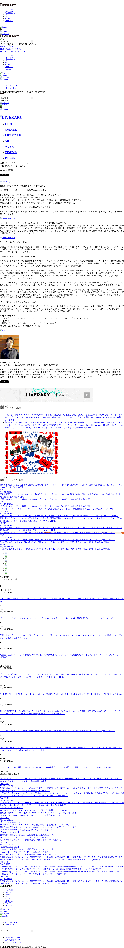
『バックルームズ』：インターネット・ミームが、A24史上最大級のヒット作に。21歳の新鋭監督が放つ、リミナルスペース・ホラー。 (59, 618)
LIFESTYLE (10, 14)
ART (7, 16)
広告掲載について (12, 940)
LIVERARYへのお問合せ (15, 937)
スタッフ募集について (14, 942)
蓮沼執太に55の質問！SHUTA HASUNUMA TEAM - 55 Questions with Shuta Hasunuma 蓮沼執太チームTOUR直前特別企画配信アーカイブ (63, 422)
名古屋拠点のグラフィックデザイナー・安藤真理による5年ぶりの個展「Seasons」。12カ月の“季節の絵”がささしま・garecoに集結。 (57, 731)
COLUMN (9, 12)
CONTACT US (11, 88)
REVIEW (8, 905)
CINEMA (9, 21)
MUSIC (8, 18)
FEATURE (9, 10)
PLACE (8, 23)
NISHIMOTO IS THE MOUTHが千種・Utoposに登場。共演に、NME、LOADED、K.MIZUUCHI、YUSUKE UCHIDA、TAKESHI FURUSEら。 (61, 694)
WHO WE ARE (11, 86)
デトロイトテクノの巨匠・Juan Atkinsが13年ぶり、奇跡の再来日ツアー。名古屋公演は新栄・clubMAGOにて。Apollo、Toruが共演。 (57, 767)
